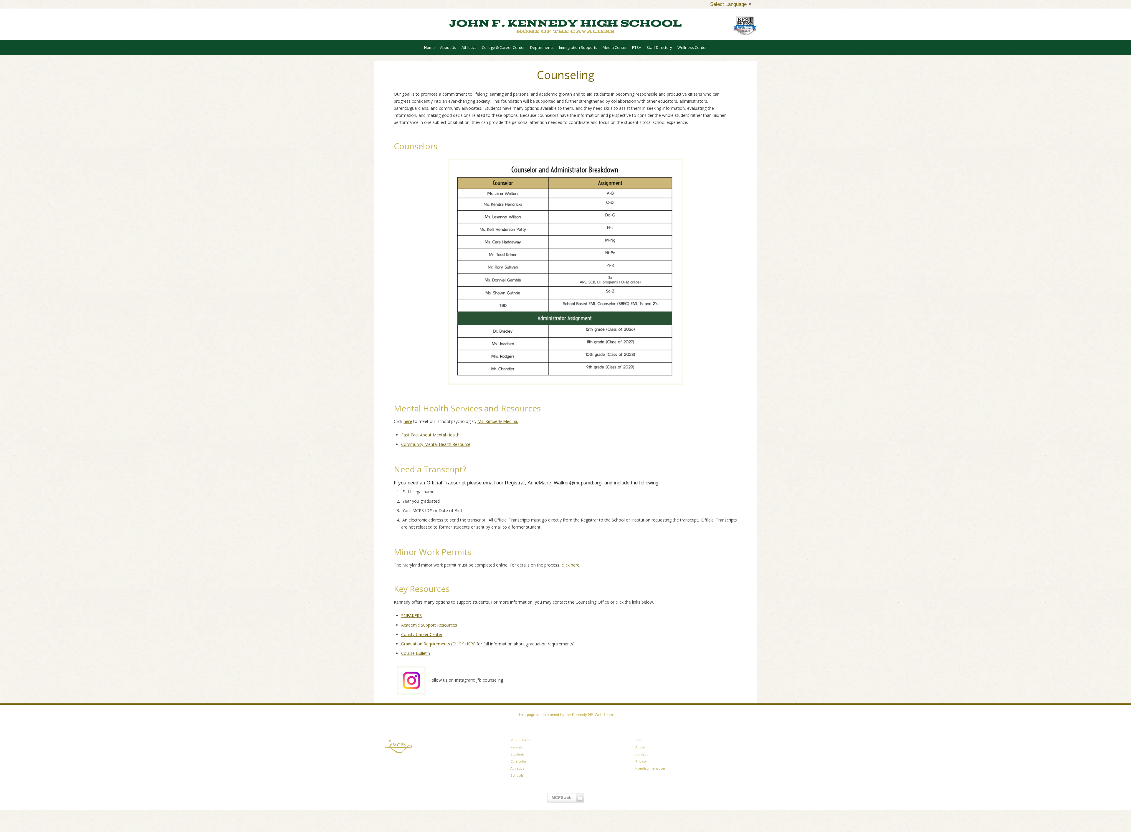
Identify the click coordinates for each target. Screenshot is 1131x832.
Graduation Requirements (425, 644)
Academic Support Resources (429, 625)
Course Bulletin (415, 653)
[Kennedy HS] (565, 26)
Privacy (641, 761)
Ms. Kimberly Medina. (497, 421)
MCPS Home (520, 740)
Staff (639, 740)
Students (517, 754)
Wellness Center (692, 47)
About (640, 747)
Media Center (615, 47)
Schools (516, 775)
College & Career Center (503, 47)
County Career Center (421, 634)
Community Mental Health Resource (435, 444)
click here (570, 565)
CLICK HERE (463, 644)
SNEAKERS (411, 615)
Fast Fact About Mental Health (430, 435)
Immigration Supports (578, 47)
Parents (516, 747)
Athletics (469, 47)
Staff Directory (659, 47)
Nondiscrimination (650, 768)
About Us (448, 47)
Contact (641, 754)
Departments (542, 47)
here (408, 421)
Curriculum (519, 761)
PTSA (636, 47)
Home (429, 47)
